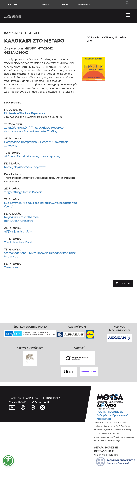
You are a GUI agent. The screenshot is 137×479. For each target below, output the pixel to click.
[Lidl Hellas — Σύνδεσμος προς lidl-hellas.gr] (85, 333)
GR (9, 4)
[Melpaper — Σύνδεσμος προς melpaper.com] (101, 333)
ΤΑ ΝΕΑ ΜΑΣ (83, 4)
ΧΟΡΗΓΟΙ (63, 4)
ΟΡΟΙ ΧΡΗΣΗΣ (40, 401)
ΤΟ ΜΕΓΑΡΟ (44, 4)
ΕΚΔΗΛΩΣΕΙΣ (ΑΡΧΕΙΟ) (23, 398)
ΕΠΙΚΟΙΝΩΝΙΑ (51, 398)
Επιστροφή (123, 283)
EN (15, 4)
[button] (8, 461)
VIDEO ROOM (17, 401)
